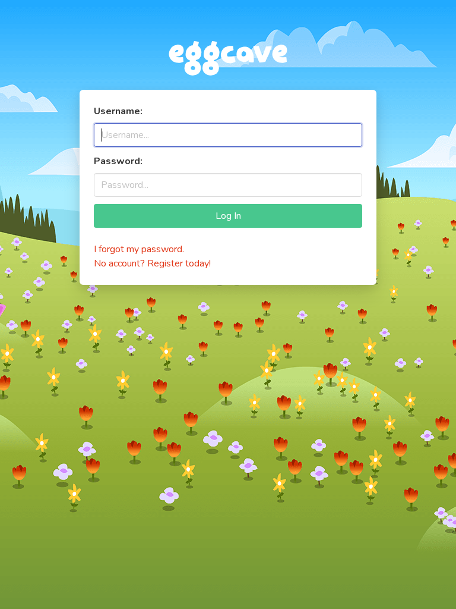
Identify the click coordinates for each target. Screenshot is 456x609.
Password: (118, 161)
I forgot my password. (139, 249)
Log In (228, 215)
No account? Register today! (152, 263)
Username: (118, 111)
